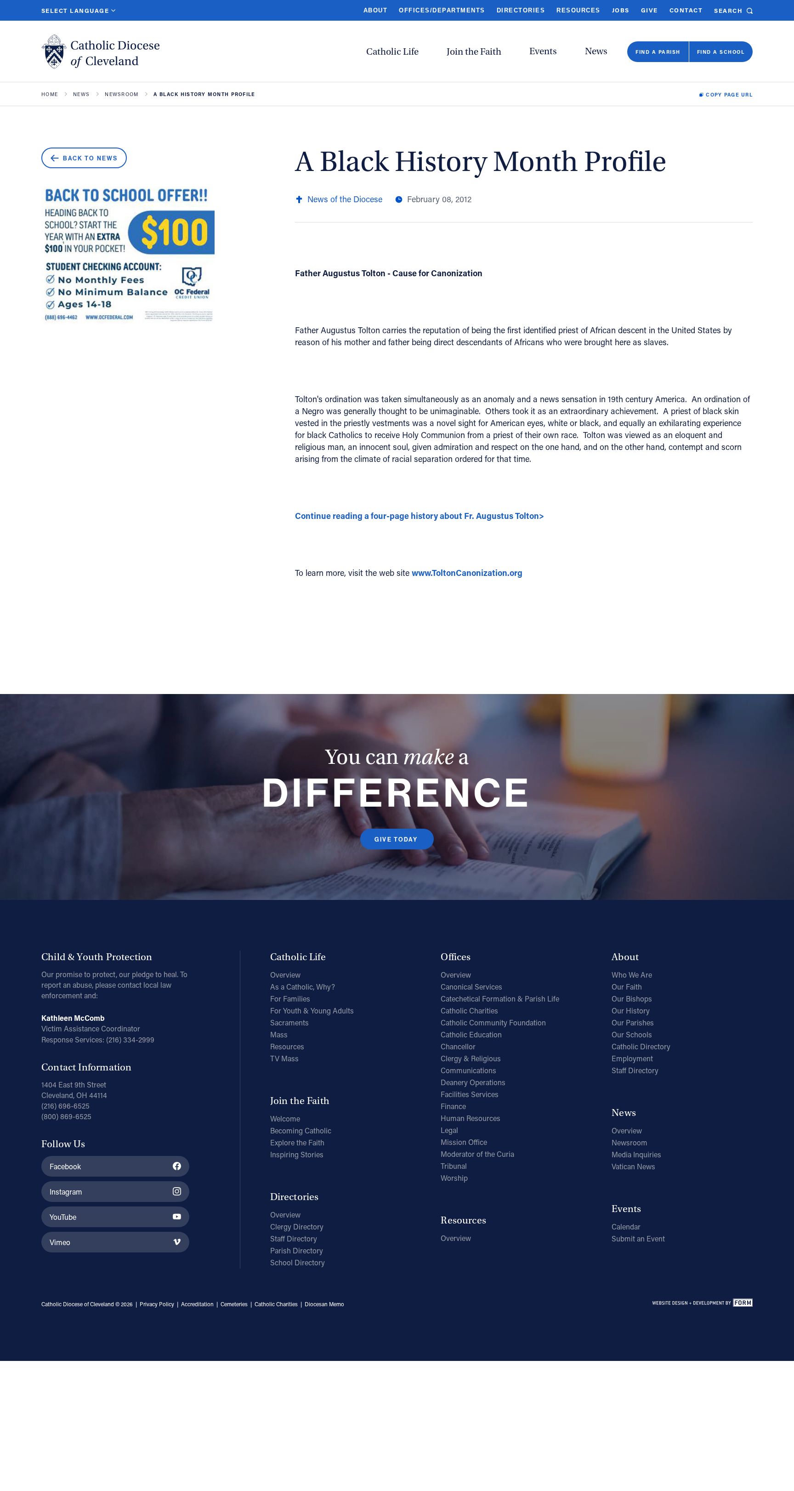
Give (649, 10)
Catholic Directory (641, 1046)
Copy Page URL (729, 94)
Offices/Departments (442, 10)
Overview (285, 974)
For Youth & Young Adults (312, 1010)
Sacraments (289, 1022)
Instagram (66, 1191)
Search (728, 10)
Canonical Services (471, 986)
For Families (290, 998)
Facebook (65, 1166)
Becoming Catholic (300, 1130)
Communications (468, 1070)
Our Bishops (632, 998)
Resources (578, 10)
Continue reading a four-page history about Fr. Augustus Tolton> (419, 515)
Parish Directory (296, 1250)
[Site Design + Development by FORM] (702, 1304)
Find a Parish (657, 51)
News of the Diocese (344, 199)
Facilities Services (470, 1094)
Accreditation (197, 1304)
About (375, 10)
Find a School (720, 51)
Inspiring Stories (296, 1154)
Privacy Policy (157, 1304)
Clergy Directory (296, 1226)
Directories (521, 10)
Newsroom (121, 94)
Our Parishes (633, 1022)
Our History (631, 1010)
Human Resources (470, 1118)
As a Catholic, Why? (302, 986)
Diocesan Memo (324, 1304)
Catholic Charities (469, 1010)
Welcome (285, 1118)
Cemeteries (234, 1304)
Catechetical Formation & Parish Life (500, 998)
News (596, 51)
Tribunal (454, 1166)
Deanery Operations (473, 1082)
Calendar (626, 1226)
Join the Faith (474, 51)
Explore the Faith (297, 1142)
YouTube (63, 1217)
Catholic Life (392, 51)
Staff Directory (293, 1238)
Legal (449, 1130)
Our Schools (632, 1034)
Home (49, 94)
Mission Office (464, 1142)
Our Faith (627, 986)
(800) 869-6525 (66, 1116)
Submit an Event (638, 1238)
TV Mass (284, 1058)
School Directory (297, 1262)
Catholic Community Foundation (493, 1022)
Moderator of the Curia (477, 1154)
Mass (279, 1034)
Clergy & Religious (471, 1058)
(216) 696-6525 (65, 1105)
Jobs (621, 10)
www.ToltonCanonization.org (467, 572)
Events (543, 51)
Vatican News (633, 1166)
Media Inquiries (636, 1154)
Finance (453, 1106)
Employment (632, 1058)
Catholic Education (471, 1034)
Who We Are (632, 974)
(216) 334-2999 (130, 1039)
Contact (686, 10)
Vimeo (60, 1242)
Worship (454, 1178)
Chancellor (458, 1046)
